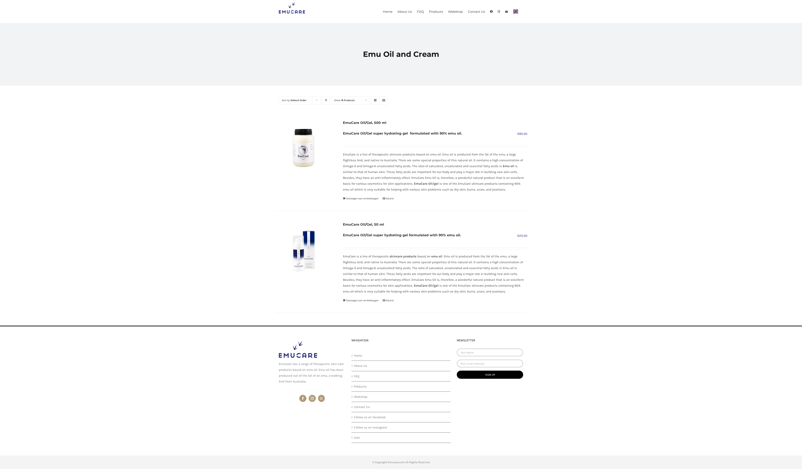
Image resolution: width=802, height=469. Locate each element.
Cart (357, 438)
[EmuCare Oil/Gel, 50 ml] (304, 250)
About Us (360, 366)
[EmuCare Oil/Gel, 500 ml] (304, 149)
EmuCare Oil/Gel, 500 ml (364, 123)
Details (390, 198)
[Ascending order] (326, 100)
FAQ (356, 376)
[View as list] (383, 100)
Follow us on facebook (370, 417)
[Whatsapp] (321, 398)
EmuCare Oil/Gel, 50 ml (363, 224)
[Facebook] (302, 398)
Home (358, 355)
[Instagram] (312, 398)
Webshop (360, 397)
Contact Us (362, 407)
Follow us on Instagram (370, 427)
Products (360, 386)
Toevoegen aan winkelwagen (362, 198)
